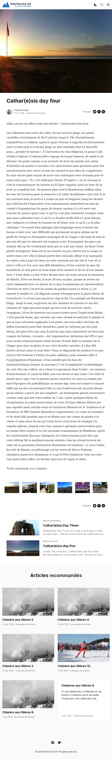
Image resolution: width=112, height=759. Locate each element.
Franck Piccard (21, 110)
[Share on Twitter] (94, 111)
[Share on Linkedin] (103, 111)
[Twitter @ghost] (59, 742)
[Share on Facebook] (99, 111)
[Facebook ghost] (53, 742)
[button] (95, 5)
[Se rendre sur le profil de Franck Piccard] (9, 112)
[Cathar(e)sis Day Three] (23, 528)
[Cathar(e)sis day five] (23, 548)
